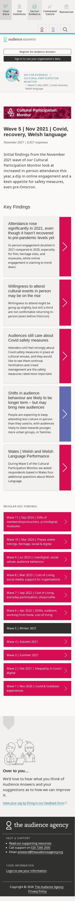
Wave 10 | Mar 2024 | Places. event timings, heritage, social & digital (31, 542)
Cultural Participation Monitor (36, 112)
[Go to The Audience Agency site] (42, 29)
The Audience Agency (49, 887)
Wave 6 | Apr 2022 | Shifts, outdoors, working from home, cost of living (32, 613)
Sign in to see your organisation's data (37, 58)
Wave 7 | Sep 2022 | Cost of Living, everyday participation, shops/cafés (31, 595)
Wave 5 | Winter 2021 (21, 628)
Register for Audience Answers (37, 51)
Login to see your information (26, 871)
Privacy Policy (37, 891)
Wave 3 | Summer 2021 (22, 655)
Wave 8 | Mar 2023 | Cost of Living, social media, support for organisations (33, 577)
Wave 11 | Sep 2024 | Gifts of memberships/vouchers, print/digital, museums (32, 521)
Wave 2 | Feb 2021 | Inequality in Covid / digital (34, 670)
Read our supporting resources (30, 843)
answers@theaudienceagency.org (40, 852)
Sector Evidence (36, 74)
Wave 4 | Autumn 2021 (22, 642)
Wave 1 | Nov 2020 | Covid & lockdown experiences (33, 688)
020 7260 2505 (40, 848)
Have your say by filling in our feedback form (33, 803)
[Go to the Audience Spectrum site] (53, 29)
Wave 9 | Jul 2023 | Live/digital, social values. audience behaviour (32, 559)
